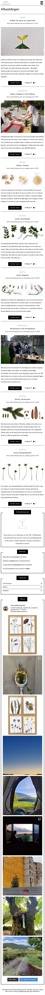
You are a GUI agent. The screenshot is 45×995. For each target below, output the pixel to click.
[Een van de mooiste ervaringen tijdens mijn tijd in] (22, 835)
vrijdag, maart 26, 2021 (31, 168)
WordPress (36, 991)
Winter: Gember (22, 165)
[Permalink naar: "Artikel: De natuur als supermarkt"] (22, 41)
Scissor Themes (13, 991)
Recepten (22, 162)
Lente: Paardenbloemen (22, 453)
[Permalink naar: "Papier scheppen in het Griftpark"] (22, 116)
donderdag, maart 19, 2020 (32, 278)
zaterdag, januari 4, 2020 (32, 402)
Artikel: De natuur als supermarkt (22, 20)
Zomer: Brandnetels (22, 219)
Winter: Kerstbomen (22, 399)
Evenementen (22, 91)
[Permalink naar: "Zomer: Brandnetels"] (22, 232)
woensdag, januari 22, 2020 (32, 331)
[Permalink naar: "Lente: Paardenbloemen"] (22, 470)
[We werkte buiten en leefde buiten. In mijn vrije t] (22, 916)
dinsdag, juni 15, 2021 (31, 23)
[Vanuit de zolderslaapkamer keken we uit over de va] (22, 755)
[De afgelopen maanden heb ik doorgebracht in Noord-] (22, 956)
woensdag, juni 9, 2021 (31, 97)
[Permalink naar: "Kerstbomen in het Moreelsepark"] (22, 349)
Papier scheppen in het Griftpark (22, 94)
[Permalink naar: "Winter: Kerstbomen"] (22, 413)
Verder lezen (15, 83)
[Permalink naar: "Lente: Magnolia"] (22, 288)
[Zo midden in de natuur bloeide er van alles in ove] (22, 634)
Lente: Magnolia (22, 275)
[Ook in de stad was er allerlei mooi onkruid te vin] (22, 875)
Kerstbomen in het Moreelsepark (22, 329)
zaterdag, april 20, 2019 (32, 455)
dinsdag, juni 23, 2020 (31, 221)
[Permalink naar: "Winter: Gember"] (22, 179)
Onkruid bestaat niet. (16, 23)
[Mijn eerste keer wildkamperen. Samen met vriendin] (22, 795)
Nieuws (22, 17)
